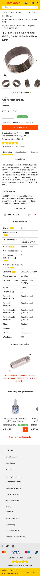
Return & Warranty (12, 501)
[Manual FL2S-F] (35, 215)
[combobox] (20, 7)
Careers (8, 469)
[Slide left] (36, 60)
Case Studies (10, 463)
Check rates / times (12, 530)
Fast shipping (10, 525)
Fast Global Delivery (13, 495)
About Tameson (11, 457)
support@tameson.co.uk (14, 477)
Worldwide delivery (12, 518)
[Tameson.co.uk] (13, 2)
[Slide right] (4, 60)
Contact (8, 507)
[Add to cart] (25, 429)
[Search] (36, 7)
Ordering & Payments (13, 488)
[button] (3, 3)
